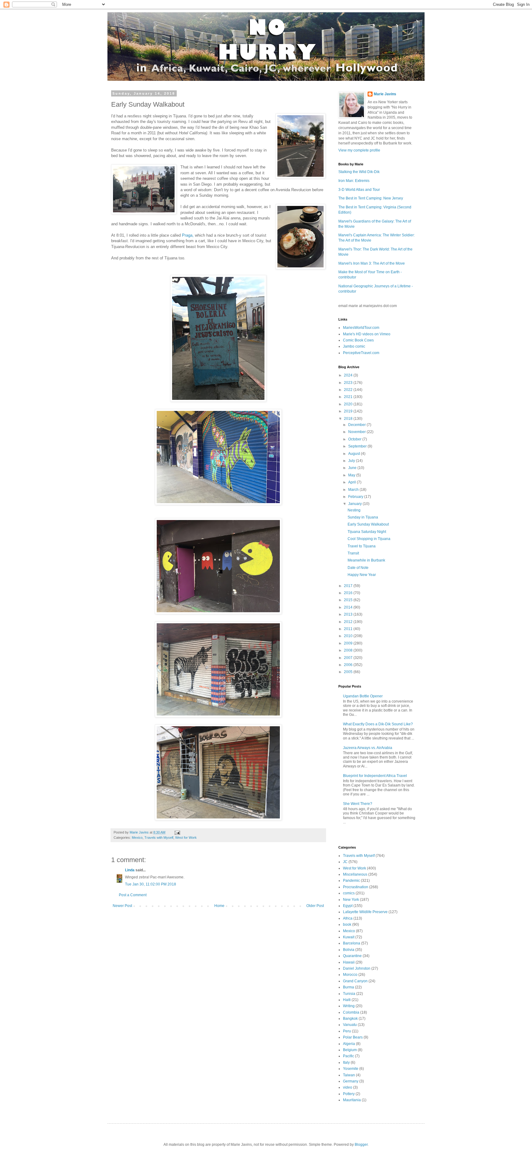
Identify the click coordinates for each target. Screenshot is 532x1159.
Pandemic (351, 880)
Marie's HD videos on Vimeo (366, 334)
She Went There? (357, 804)
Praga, (187, 235)
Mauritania (352, 1100)
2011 (348, 629)
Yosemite (350, 1068)
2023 (348, 382)
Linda (130, 870)
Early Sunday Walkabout (368, 524)
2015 (348, 600)
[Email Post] (177, 832)
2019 (348, 411)
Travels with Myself (158, 837)
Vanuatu (350, 1025)
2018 (348, 418)
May (352, 475)
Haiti (347, 1000)
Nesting (354, 510)
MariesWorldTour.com (361, 327)
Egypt (348, 906)
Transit (353, 553)
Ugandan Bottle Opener (363, 696)
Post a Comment (133, 895)
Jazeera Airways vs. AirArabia (367, 748)
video (347, 1087)
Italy (346, 1062)
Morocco (350, 974)
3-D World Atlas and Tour (359, 189)
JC (345, 862)
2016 (348, 593)
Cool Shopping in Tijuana (369, 539)
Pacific (348, 1056)
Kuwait (348, 937)
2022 (348, 390)
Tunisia (349, 993)
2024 (348, 375)
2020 (348, 404)
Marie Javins (385, 94)
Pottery (349, 1094)
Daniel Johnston (356, 968)
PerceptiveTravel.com (361, 353)
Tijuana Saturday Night (367, 532)
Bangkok (350, 1018)
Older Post (315, 906)
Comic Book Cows (358, 340)
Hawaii (349, 962)
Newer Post (122, 906)
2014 (348, 607)
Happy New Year (362, 575)
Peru (347, 1031)
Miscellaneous (355, 874)
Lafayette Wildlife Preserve (365, 912)
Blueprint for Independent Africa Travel (375, 776)
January (355, 504)
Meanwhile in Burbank (366, 560)
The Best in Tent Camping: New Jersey (370, 198)
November (357, 432)
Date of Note (358, 568)
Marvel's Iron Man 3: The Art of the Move (371, 263)
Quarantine (352, 956)
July (352, 461)
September (358, 446)
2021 (348, 397)
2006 (348, 665)
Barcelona (351, 943)
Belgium (350, 1050)
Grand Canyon (355, 981)
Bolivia (348, 950)
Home (219, 906)
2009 (348, 643)
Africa (348, 918)
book (347, 924)
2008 (348, 650)
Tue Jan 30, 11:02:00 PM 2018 (150, 884)
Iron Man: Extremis (353, 181)
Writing (349, 1006)
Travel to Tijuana (362, 546)
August (354, 453)
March (354, 489)
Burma (348, 987)
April (352, 482)
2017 (348, 586)
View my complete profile (359, 150)
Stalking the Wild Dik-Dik (359, 172)
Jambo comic (354, 346)
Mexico (137, 837)
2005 (348, 672)
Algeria (349, 1044)
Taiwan (349, 1075)
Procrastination (355, 887)
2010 (348, 636)
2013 (348, 614)
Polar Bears (353, 1037)
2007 (348, 658)
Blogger (361, 1144)
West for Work (186, 837)
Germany (350, 1081)
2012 (348, 622)
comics (349, 893)
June (352, 468)
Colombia (351, 1012)
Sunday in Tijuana (363, 517)
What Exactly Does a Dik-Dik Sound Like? (378, 724)
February (356, 497)
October (355, 439)
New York (351, 899)
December (357, 425)
